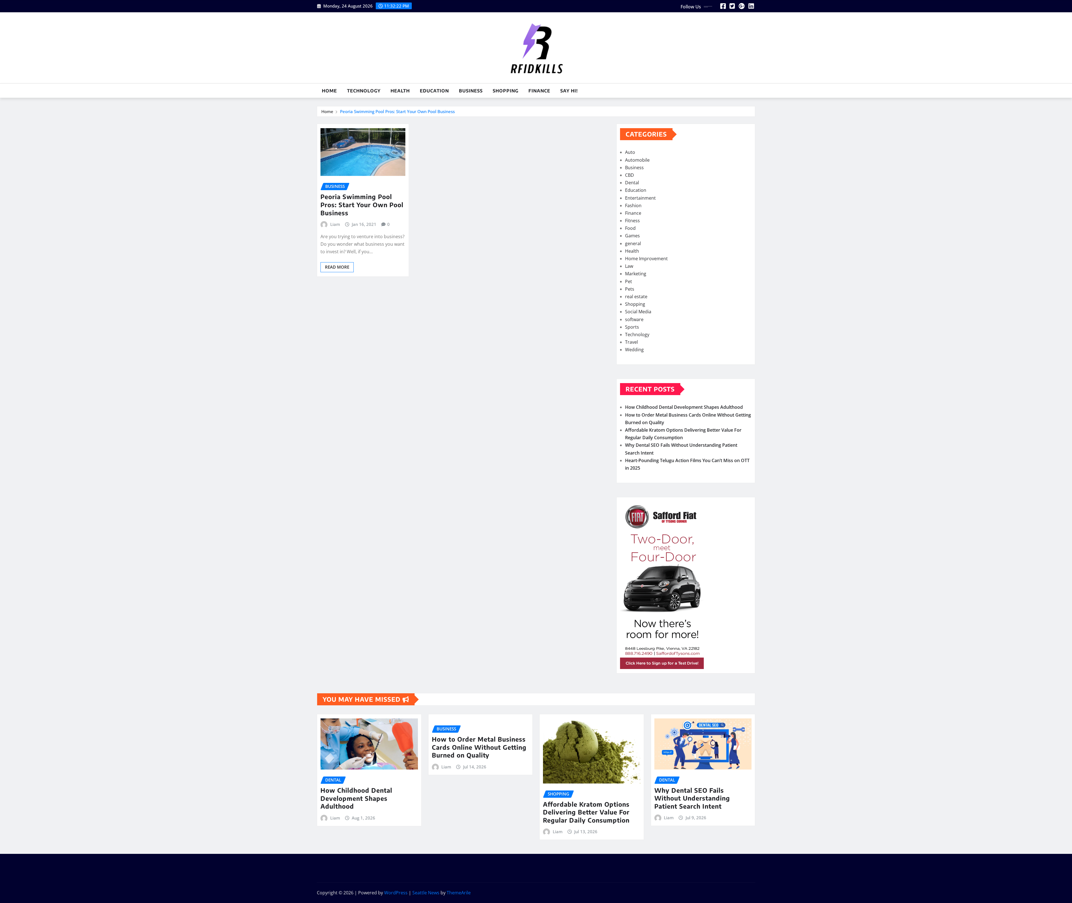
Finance (539, 91)
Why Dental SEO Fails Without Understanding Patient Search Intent (692, 798)
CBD (629, 175)
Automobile (637, 160)
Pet (628, 281)
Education (434, 91)
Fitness (632, 221)
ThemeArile (459, 893)
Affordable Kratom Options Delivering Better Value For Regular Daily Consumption (586, 812)
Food (630, 228)
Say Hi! (569, 91)
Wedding (634, 350)
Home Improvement (646, 258)
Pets (629, 289)
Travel (631, 342)
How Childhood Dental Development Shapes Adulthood (684, 407)
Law (629, 266)
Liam (335, 224)
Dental (632, 183)
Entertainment (640, 198)
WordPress (396, 893)
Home (329, 91)
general (633, 243)
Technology (364, 91)
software (634, 319)
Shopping (505, 91)
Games (632, 236)
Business (471, 91)
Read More (337, 267)
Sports (632, 327)
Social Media (638, 312)
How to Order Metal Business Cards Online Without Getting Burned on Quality (479, 747)
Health (400, 91)
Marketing (635, 274)
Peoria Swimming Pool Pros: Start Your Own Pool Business (397, 111)
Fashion (633, 205)
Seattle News (425, 893)
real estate (636, 296)
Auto (630, 152)
